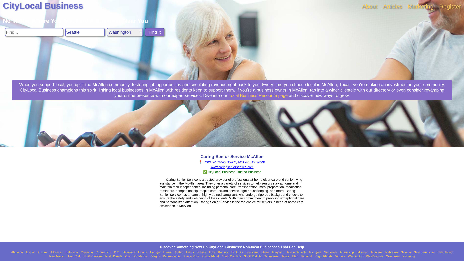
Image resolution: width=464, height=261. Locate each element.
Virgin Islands (323, 256)
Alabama (17, 252)
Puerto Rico (191, 256)
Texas (285, 256)
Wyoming (409, 256)
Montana (376, 252)
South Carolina (231, 256)
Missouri (362, 252)
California (71, 252)
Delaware (129, 252)
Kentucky (237, 252)
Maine (265, 252)
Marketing (421, 6)
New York (74, 256)
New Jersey (445, 252)
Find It (155, 32)
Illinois (189, 252)
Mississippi (347, 252)
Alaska (30, 252)
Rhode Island (210, 256)
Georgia (155, 252)
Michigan (315, 252)
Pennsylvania (172, 256)
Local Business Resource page (258, 95)
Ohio (128, 256)
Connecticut (103, 252)
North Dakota (113, 256)
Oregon (155, 256)
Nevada (406, 252)
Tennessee (271, 256)
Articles (392, 6)
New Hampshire (424, 252)
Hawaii (167, 252)
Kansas (223, 252)
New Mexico (57, 256)
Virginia (340, 256)
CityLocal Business (43, 6)
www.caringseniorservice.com (232, 167)
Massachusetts (296, 252)
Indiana (201, 252)
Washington (355, 256)
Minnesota (330, 252)
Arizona (42, 252)
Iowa (212, 252)
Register (450, 6)
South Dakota (253, 256)
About (369, 6)
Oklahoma (141, 256)
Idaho (179, 252)
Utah (295, 256)
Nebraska (391, 252)
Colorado (87, 252)
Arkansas (56, 252)
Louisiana (252, 252)
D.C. (117, 252)
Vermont (306, 256)
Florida (142, 252)
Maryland (278, 252)
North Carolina (93, 256)
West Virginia (374, 256)
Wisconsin (393, 256)
